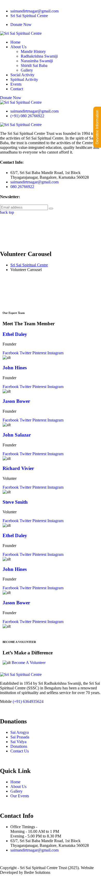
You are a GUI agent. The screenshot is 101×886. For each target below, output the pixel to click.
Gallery (27, 70)
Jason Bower (16, 401)
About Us (18, 47)
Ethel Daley (15, 334)
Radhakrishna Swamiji (39, 56)
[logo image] (21, 102)
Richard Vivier (18, 468)
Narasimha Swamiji (37, 61)
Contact (16, 89)
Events (15, 84)
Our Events (19, 796)
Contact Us (19, 751)
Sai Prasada (19, 737)
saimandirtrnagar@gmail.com (34, 11)
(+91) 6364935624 (28, 701)
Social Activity (22, 75)
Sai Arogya (19, 732)
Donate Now (21, 24)
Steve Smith (15, 502)
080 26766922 (22, 186)
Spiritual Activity (24, 79)
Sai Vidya (18, 741)
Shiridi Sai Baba (34, 65)
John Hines (15, 367)
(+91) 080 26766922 (27, 116)
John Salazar (17, 435)
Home (15, 42)
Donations (18, 746)
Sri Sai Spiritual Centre (29, 15)
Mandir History (33, 51)
